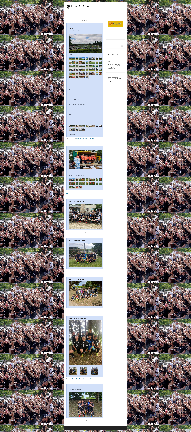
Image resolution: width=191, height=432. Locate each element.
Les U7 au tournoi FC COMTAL (77, 201)
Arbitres (81, 192)
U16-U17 (69, 139)
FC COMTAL (115, 54)
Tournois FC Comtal (88, 138)
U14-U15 (99, 138)
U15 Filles (84, 420)
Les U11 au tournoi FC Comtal (77, 240)
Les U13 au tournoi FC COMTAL (77, 318)
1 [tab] (110, 34)
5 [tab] (115, 34)
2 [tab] (111, 34)
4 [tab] (114, 34)
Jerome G (79, 139)
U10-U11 (92, 138)
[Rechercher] (122, 46)
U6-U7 (72, 139)
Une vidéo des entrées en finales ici (74, 81)
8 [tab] (119, 34)
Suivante (122, 28)
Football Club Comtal (80, 6)
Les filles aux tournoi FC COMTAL (78, 387)
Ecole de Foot (82, 138)
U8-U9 (75, 139)
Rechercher (110, 44)
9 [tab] (120, 34)
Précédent (109, 28)
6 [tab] (116, 34)
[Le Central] (115, 25)
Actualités (77, 138)
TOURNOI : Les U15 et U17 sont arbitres (79, 148)
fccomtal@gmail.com (111, 68)
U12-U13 (95, 138)
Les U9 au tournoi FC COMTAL (77, 279)
